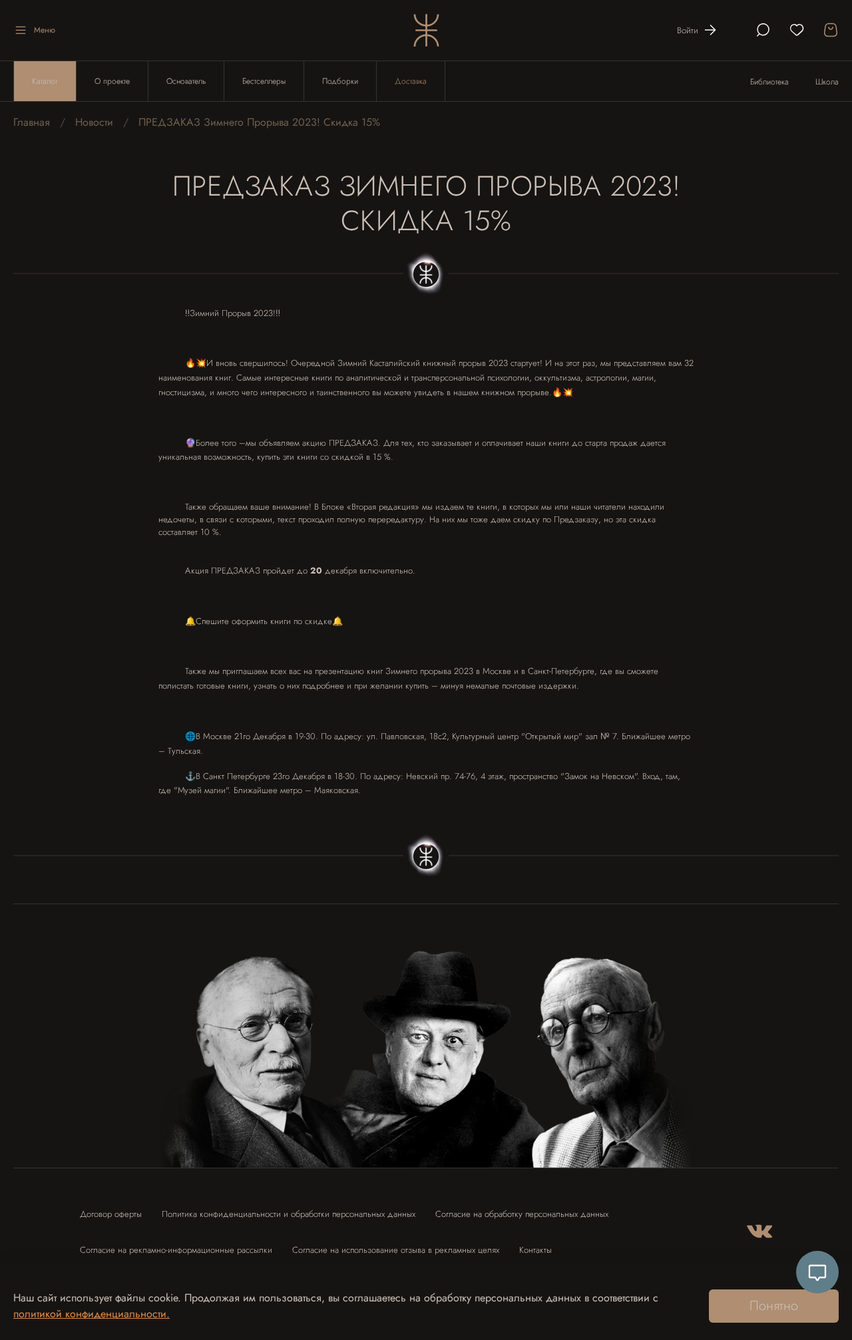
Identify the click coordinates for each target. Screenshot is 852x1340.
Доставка (411, 81)
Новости (94, 122)
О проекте (112, 81)
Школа (827, 82)
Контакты (535, 1250)
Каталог (45, 81)
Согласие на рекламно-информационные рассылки (176, 1250)
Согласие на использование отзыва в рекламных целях (395, 1250)
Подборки (340, 81)
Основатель (186, 81)
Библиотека (769, 82)
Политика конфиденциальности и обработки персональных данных (288, 1214)
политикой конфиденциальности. (91, 1313)
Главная (31, 122)
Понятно (773, 1305)
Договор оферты (111, 1214)
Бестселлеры (264, 81)
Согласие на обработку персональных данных (521, 1214)
